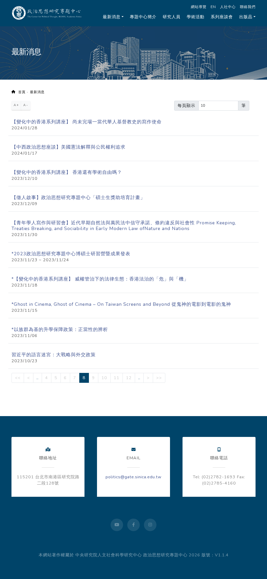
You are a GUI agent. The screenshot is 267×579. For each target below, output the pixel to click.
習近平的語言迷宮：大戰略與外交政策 (53, 355)
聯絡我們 (248, 6)
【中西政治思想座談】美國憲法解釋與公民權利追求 (68, 147)
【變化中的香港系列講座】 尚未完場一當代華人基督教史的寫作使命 (86, 122)
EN (213, 6)
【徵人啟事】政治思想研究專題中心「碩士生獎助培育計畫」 (78, 197)
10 (104, 378)
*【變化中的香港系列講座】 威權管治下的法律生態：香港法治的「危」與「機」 (100, 279)
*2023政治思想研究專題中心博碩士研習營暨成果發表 (70, 254)
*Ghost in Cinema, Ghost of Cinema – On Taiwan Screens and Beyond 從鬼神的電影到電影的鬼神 (121, 304)
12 (129, 378)
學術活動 (195, 17)
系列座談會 (222, 17)
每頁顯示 (186, 106)
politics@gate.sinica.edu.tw (133, 477)
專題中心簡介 (143, 17)
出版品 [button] (245, 17)
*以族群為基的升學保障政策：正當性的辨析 (59, 329)
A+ (16, 105)
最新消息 (37, 92)
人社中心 (228, 6)
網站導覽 (199, 6)
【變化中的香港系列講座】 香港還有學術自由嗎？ (66, 172)
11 (116, 378)
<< (18, 378)
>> (159, 378)
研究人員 (171, 17)
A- (25, 105)
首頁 (20, 92)
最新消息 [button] (111, 17)
